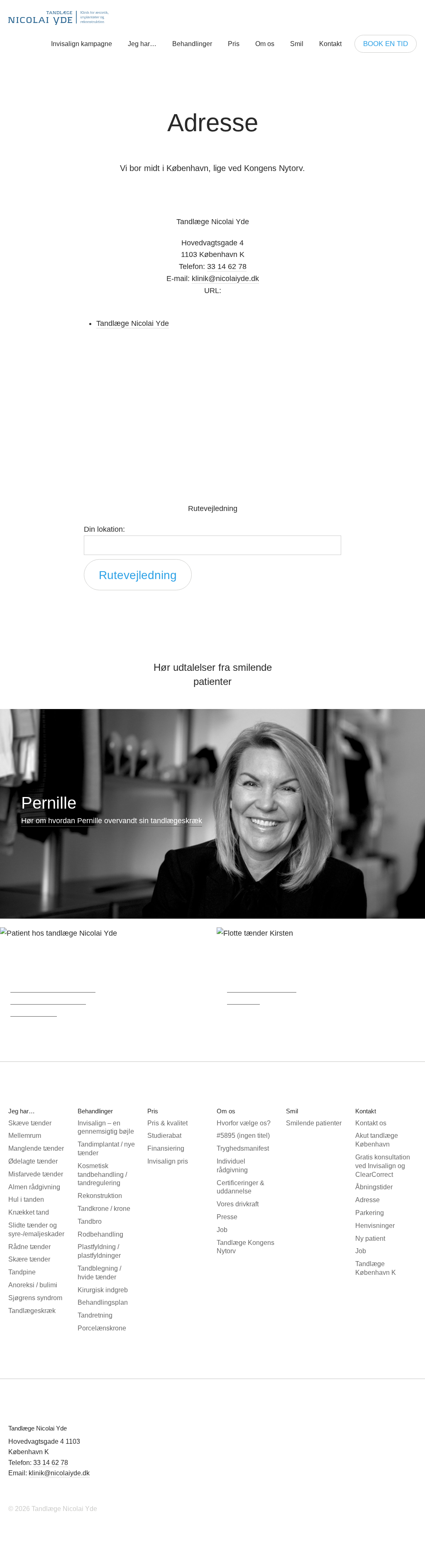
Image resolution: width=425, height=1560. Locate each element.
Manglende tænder (36, 1148)
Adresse (367, 1199)
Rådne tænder (29, 1246)
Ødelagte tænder (33, 1161)
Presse (227, 1216)
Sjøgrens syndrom (35, 1297)
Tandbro (90, 1221)
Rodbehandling (100, 1234)
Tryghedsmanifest (243, 1148)
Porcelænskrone (102, 1328)
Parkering (369, 1212)
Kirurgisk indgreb (103, 1289)
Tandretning (95, 1315)
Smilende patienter (314, 1123)
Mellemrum (24, 1135)
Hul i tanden (26, 1199)
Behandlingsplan (103, 1302)
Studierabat (164, 1135)
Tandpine (22, 1272)
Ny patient (370, 1238)
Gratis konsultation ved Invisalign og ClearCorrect (382, 1166)
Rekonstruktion (100, 1195)
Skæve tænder (29, 1123)
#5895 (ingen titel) (243, 1135)
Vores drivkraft (238, 1204)
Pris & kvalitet (167, 1123)
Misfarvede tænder (35, 1174)
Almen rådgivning (34, 1187)
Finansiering (165, 1148)
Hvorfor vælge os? (244, 1123)
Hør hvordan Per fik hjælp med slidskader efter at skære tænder (52, 999)
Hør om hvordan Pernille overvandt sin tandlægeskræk (111, 821)
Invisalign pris (167, 1161)
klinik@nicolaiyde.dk (225, 278)
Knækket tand (28, 1212)
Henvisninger (375, 1225)
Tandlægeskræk (32, 1310)
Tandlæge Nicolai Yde (60, 18)
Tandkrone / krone (104, 1208)
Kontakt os (370, 1123)
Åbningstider (374, 1187)
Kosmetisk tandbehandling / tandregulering (102, 1174)
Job (222, 1229)
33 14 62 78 (50, 1462)
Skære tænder (29, 1259)
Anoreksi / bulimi (32, 1285)
